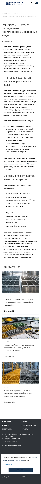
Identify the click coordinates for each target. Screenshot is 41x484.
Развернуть (8, 464)
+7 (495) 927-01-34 (12, 439)
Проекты (5, 425)
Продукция (6, 421)
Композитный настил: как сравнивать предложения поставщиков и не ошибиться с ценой (19, 347)
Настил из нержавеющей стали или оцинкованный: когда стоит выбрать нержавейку (18, 302)
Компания (25, 421)
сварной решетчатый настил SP (15, 164)
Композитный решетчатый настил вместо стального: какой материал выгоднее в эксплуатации (18, 393)
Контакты (24, 429)
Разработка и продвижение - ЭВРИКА (16, 477)
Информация (7, 429)
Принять (20, 470)
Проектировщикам (28, 425)
